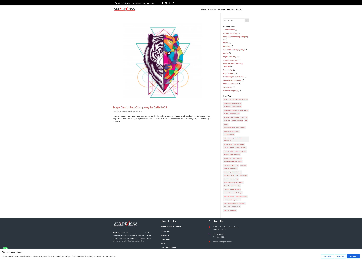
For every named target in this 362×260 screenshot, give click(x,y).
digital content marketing (231, 131)
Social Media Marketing (232, 80)
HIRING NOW (165, 235)
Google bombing (229, 148)
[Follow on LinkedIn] (169, 3)
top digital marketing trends (232, 189)
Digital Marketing (229, 57)
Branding (226, 46)
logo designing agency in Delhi (233, 161)
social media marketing (231, 179)
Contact (239, 9)
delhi (246, 120)
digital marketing (229, 134)
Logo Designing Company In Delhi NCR (140, 107)
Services (221, 9)
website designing (241, 196)
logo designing (237, 158)
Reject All (340, 256)
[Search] (247, 20)
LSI (238, 165)
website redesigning (230, 210)
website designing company (232, 200)
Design (226, 53)
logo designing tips (229, 165)
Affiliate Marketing (230, 33)
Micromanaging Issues (230, 168)
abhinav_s (119, 111)
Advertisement (229, 30)
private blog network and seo (232, 172)
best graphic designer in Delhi (232, 107)
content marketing (237, 120)
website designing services (232, 207)
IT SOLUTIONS (165, 239)
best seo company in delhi (232, 114)
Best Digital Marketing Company (235, 37)
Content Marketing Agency (233, 50)
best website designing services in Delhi (235, 117)
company (227, 120)
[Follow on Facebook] (162, 3)
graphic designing (241, 148)
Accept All (353, 256)
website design (237, 193)
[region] (181, 254)
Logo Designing (136, 111)
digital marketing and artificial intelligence (233, 139)
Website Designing (230, 91)
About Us (212, 9)
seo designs (243, 175)
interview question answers (232, 154)
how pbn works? (228, 151)
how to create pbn (240, 151)
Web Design (227, 87)
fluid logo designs (239, 144)
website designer (229, 196)
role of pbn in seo (229, 175)
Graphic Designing (230, 60)
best (225, 100)
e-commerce (228, 144)
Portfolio (230, 9)
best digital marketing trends (232, 103)
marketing (243, 165)
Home (203, 9)
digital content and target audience (234, 127)
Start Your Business (230, 84)
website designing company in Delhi (234, 203)
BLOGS (225, 43)
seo (237, 175)
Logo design (227, 158)
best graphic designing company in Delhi (236, 110)
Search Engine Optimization (233, 77)
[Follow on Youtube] (173, 3)
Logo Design (228, 70)
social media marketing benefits (233, 182)
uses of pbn (227, 193)
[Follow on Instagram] (166, 3)
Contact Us (165, 231)
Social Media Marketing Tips (232, 186)
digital (226, 124)
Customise (327, 256)
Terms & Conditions (168, 247)
